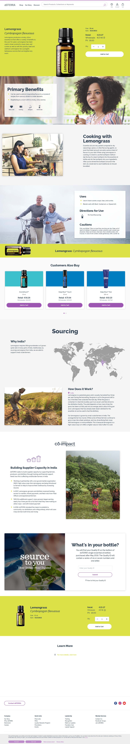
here (86, 737)
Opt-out (33, 741)
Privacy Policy (60, 741)
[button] (64, 313)
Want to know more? (49, 741)
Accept (16, 741)
